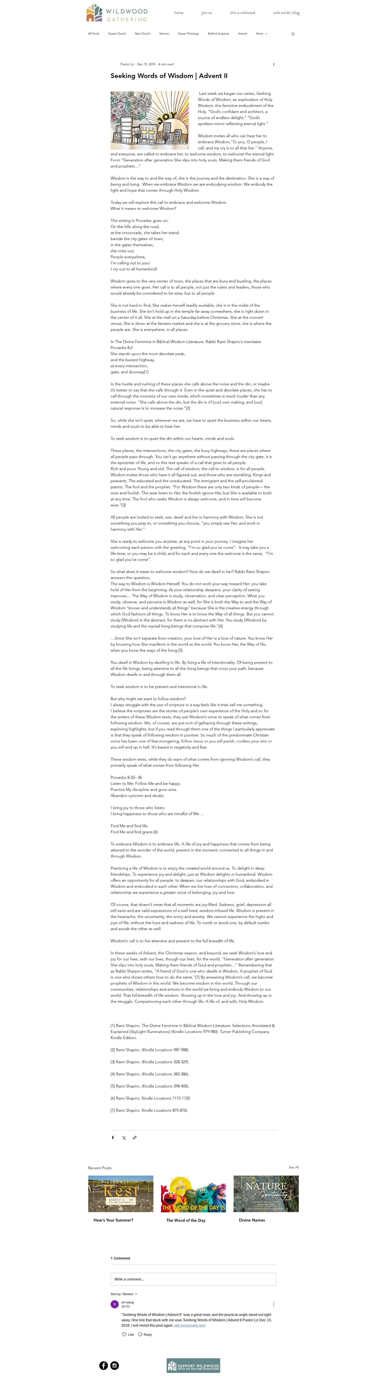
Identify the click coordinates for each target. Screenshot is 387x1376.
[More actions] (273, 64)
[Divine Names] (266, 1194)
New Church (142, 33)
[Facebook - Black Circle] (103, 1365)
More (259, 33)
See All (294, 1167)
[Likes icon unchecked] (124, 1334)
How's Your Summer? (113, 1220)
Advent (242, 33)
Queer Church (117, 33)
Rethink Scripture (218, 33)
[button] (293, 33)
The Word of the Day (185, 1220)
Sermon (164, 33)
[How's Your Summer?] (120, 1194)
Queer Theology (188, 33)
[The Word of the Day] (193, 1194)
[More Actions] (273, 1304)
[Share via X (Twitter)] (124, 1137)
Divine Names (252, 1220)
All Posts (93, 33)
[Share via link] (135, 1137)
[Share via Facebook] (113, 1137)
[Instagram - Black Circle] (114, 1365)
